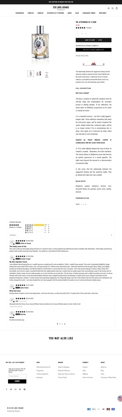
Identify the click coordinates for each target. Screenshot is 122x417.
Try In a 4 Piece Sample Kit (93, 50)
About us (103, 367)
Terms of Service (88, 377)
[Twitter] (83, 204)
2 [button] (59, 324)
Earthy (86, 55)
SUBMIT (17, 381)
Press (102, 374)
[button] (81, 28)
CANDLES (40, 13)
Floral (82, 55)
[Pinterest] (85, 204)
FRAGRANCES (20, 13)
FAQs (84, 370)
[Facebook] (81, 204)
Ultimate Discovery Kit (43, 367)
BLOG (77, 13)
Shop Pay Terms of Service (66, 374)
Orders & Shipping (63, 367)
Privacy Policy (62, 377)
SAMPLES (31, 13)
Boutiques (39, 377)
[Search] (113, 8)
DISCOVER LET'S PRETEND (55, 13)
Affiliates (85, 374)
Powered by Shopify (13, 411)
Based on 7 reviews (15, 227)
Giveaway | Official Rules (108, 377)
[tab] (93, 143)
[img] (20, 241)
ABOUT (70, 13)
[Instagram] (15, 389)
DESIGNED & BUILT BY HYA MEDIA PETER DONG (20, 414)
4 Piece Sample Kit (42, 374)
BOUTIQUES (102, 13)
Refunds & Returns (64, 370)
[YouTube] (24, 389)
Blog (102, 370)
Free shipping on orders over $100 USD (61, 2)
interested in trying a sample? (87, 46)
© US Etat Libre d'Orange (15, 408)
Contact (85, 367)
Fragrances (39, 370)
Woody (78, 55)
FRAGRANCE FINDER (89, 13)
